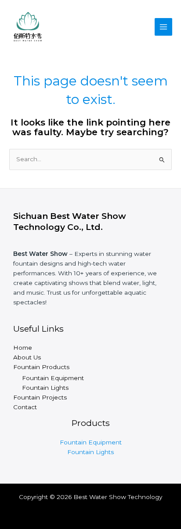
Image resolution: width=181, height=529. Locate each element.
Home (22, 347)
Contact (25, 407)
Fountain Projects (40, 397)
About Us (27, 357)
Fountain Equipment (53, 377)
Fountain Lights (45, 387)
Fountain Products (41, 366)
